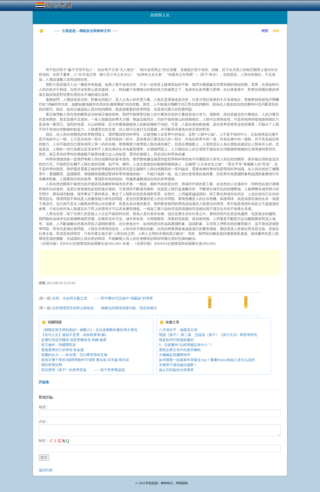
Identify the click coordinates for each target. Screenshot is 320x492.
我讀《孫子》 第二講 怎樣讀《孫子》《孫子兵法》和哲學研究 (208, 335)
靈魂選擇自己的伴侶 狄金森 (62, 350)
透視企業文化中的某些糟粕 (180, 350)
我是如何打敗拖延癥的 (176, 340)
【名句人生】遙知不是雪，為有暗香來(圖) (73, 335)
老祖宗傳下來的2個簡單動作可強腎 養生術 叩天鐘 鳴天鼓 (85, 360)
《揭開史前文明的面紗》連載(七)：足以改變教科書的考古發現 (89, 330)
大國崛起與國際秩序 (174, 355)
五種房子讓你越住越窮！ (178, 365)
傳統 (276, 31)
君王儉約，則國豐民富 (58, 345)
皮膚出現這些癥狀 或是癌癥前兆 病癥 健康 (73, 340)
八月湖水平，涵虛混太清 (178, 330)
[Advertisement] (118, 48)
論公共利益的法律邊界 (176, 370)
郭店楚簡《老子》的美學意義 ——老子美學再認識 (83, 370)
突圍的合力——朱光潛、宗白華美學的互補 (74, 355)
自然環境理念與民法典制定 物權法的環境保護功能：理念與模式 (104, 308)
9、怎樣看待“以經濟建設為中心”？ (185, 345)
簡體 (264, 31)
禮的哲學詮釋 (51, 365)
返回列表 (46, 470)
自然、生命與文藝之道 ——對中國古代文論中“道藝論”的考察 (102, 298)
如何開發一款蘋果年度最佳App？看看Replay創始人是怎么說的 (207, 360)
